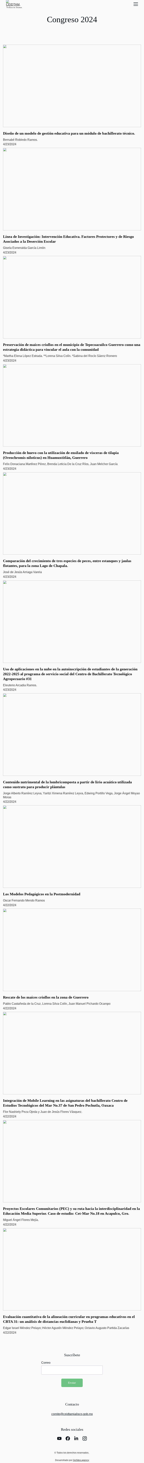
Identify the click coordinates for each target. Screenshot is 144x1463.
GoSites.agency (81, 1460)
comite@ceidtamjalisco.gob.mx (72, 1414)
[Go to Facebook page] (68, 1438)
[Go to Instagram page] (84, 1438)
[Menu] (136, 4)
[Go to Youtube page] (59, 1438)
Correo (45, 1362)
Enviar (72, 1382)
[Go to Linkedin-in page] (76, 1438)
